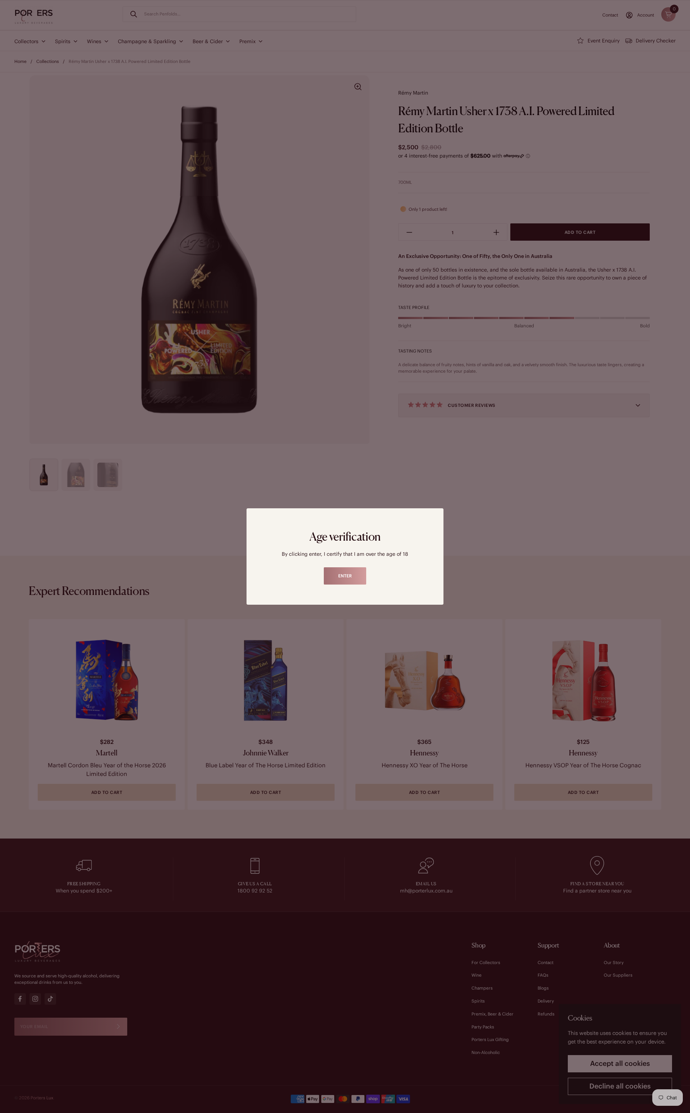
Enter (345, 575)
